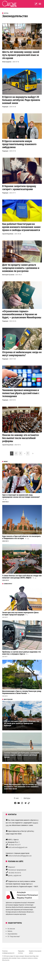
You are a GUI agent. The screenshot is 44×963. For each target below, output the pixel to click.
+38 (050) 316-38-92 (14, 873)
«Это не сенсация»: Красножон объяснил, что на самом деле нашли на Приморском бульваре (21, 723)
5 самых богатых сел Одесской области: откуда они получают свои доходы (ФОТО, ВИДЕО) (22, 577)
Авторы (27, 798)
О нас (16, 798)
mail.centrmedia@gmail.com (17, 847)
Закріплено (36, 3)
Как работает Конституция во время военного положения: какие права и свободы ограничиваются (21, 227)
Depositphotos (12, 934)
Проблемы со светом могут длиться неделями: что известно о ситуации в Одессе (21, 653)
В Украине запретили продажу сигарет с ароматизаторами (19, 188)
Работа (10, 931)
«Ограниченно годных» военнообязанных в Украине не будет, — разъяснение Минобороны (21, 314)
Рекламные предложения (17, 870)
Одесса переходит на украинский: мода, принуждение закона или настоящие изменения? (21, 496)
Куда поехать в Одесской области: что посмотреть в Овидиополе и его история (21, 537)
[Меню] (40, 3)
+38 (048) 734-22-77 (14, 845)
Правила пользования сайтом (35, 952)
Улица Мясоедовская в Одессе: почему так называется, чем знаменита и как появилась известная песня (21, 786)
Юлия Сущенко (6, 62)
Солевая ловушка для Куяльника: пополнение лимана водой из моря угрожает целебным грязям (21, 755)
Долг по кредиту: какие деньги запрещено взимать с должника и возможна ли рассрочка (20, 268)
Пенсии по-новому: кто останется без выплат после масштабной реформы (20, 438)
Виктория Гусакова (8, 275)
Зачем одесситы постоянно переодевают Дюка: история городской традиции (20, 614)
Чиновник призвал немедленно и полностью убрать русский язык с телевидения (20, 393)
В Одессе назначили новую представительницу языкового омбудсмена (19, 144)
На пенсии (11, 929)
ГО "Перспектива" (14, 936)
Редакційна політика (21, 952)
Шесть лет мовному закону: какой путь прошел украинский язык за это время (20, 55)
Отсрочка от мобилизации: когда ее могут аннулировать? (22, 354)
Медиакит (11, 867)
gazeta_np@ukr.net (14, 875)
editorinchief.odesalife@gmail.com (20, 856)
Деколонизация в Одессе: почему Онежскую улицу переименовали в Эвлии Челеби (21, 692)
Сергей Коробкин (7, 234)
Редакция (5, 107)
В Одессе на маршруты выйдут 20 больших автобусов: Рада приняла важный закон (21, 100)
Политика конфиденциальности (8, 952)
